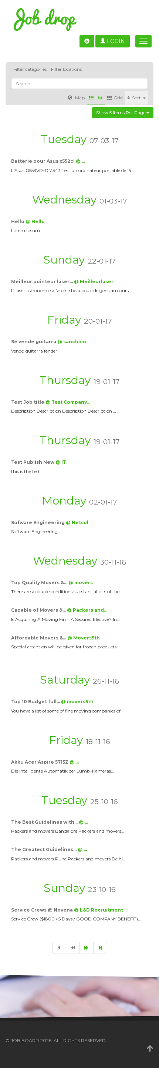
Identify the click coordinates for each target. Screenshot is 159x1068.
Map (79, 97)
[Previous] (73, 947)
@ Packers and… (87, 610)
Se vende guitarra (34, 341)
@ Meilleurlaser (94, 281)
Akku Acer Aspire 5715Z (40, 762)
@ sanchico (71, 341)
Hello (18, 221)
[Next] (87, 947)
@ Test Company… (67, 402)
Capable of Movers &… (39, 610)
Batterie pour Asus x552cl (43, 161)
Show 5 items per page (121, 112)
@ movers (80, 582)
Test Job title (28, 402)
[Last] (100, 947)
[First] (59, 947)
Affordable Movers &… (39, 638)
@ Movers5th (83, 638)
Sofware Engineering (38, 522)
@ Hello (35, 221)
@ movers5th (77, 701)
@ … (80, 161)
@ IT (60, 462)
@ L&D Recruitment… (100, 910)
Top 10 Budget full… (36, 701)
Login (115, 41)
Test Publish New (33, 462)
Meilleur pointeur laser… (42, 281)
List (99, 97)
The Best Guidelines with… (45, 822)
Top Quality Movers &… (39, 582)
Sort (137, 97)
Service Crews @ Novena (42, 910)
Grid (118, 97)
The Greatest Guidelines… (44, 849)
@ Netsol (77, 522)
